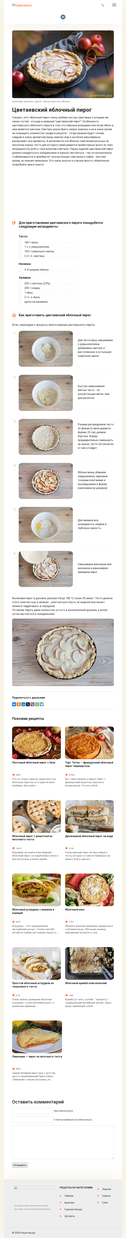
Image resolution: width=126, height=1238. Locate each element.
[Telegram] (42, 704)
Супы (105, 1202)
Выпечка (69, 1202)
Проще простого (52, 101)
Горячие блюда (73, 1209)
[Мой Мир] (23, 704)
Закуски (106, 1189)
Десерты (70, 1216)
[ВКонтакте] (14, 704)
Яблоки (66, 101)
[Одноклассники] (19, 704)
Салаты (106, 1196)
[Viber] (32, 704)
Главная (69, 1196)
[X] (28, 704)
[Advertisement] (63, 195)
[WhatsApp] (37, 704)
